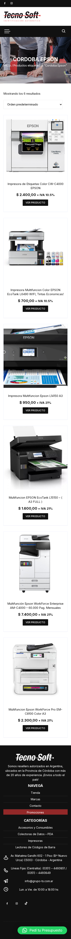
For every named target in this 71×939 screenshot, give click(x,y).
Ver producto (35, 202)
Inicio (7, 65)
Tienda (35, 792)
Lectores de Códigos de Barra (35, 847)
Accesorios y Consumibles (35, 827)
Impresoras (35, 840)
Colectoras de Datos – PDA (35, 834)
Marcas (35, 799)
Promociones (35, 812)
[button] (42, 930)
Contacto (35, 805)
